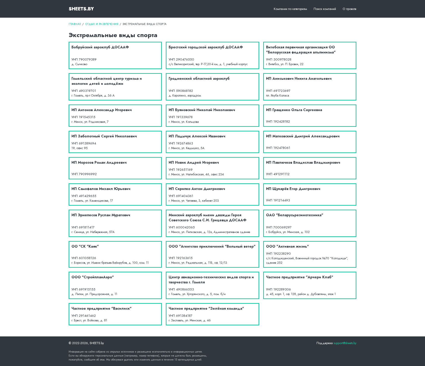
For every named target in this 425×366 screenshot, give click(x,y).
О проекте (349, 9)
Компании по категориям (290, 9)
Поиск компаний (325, 9)
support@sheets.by (345, 343)
